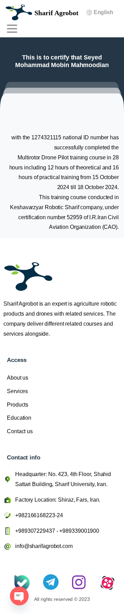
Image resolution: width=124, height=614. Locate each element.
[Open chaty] (19, 596)
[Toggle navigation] (12, 29)
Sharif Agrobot (56, 13)
